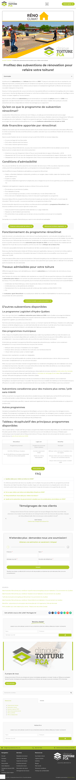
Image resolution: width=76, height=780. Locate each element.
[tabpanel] (38, 710)
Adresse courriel (12, 559)
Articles (9, 60)
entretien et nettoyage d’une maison (49, 373)
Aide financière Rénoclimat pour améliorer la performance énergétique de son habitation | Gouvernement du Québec (37, 590)
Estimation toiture (12, 707)
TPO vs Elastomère (12, 714)
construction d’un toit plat (64, 371)
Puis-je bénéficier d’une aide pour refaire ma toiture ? (22, 495)
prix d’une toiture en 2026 (20, 436)
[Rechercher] (71, 693)
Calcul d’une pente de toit (14, 711)
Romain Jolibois (71, 777)
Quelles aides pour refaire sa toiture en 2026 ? (20, 479)
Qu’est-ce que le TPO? (13, 709)
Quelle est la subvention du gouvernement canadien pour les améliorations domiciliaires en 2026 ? (36, 499)
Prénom (9, 552)
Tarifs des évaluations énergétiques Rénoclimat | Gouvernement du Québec (25, 597)
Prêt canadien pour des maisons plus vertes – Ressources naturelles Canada (24, 606)
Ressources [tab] (8, 700)
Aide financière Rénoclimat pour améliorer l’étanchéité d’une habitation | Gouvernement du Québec (32, 600)
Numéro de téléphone (45, 559)
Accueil (4, 60)
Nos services (10, 683)
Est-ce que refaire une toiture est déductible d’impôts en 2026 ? (25, 492)
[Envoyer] (65, 635)
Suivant (38, 567)
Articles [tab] (42, 700)
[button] (47, 4)
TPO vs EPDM (11, 713)
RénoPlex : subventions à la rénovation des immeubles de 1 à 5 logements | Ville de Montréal (29, 603)
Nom (40, 552)
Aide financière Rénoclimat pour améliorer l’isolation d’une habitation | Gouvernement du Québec (31, 593)
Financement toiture (12, 705)
